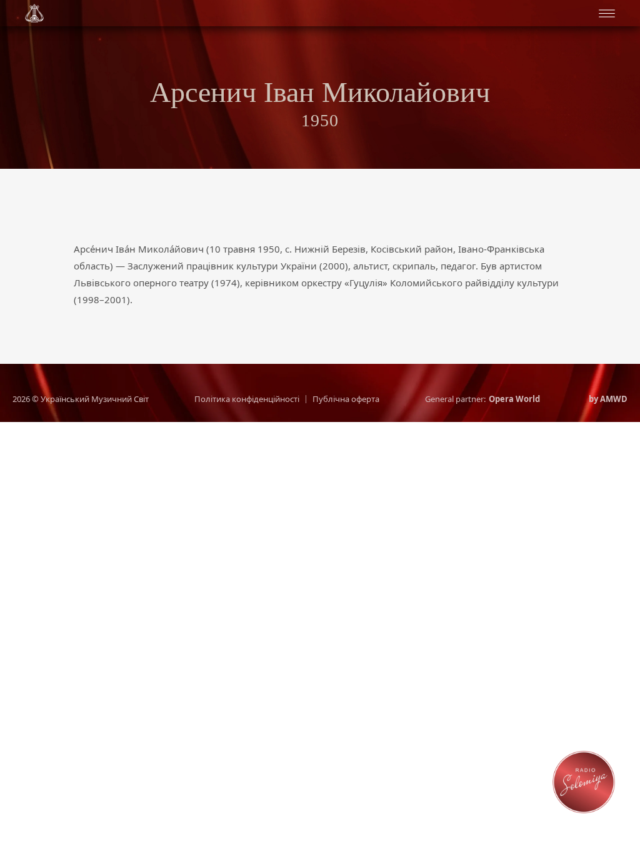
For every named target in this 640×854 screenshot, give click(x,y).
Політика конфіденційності (246, 399)
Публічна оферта (345, 399)
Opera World (514, 399)
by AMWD (608, 399)
